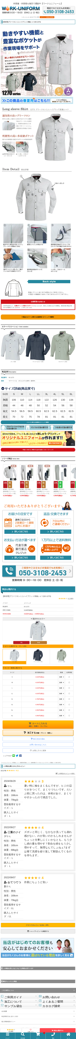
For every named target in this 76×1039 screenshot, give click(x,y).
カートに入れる (38, 724)
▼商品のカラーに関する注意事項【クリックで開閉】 (38, 317)
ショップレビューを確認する (39, 931)
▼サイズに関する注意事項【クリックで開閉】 (38, 422)
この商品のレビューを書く (66, 773)
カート (40, 1035)
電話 (53, 1038)
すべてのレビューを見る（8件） (39, 925)
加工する (39, 733)
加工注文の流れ (39, 739)
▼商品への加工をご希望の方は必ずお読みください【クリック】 (38, 449)
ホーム (68, 1038)
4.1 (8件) (70, 598)
